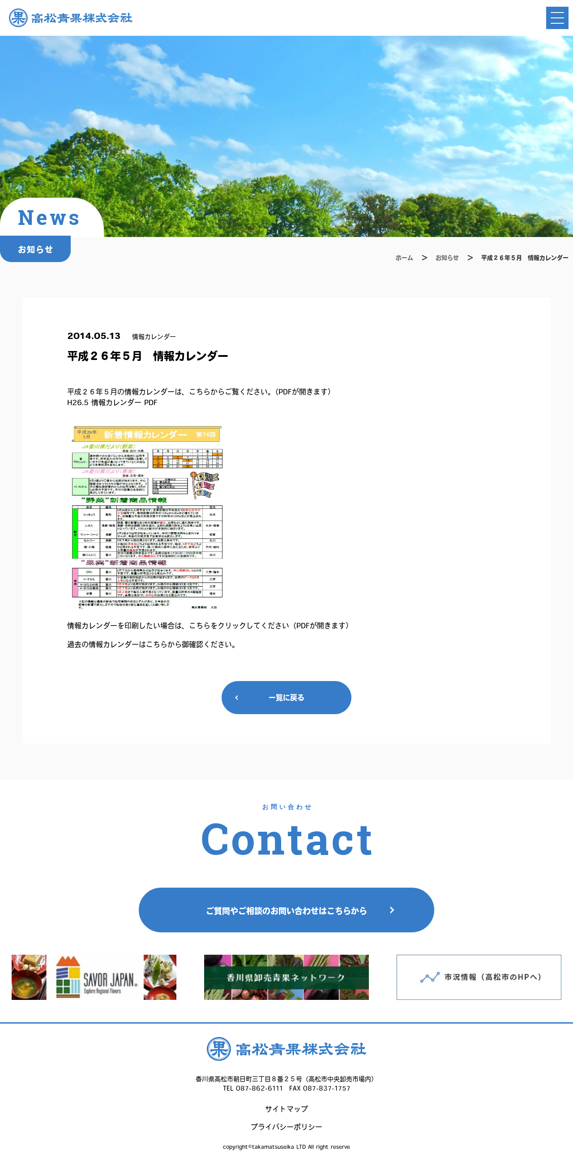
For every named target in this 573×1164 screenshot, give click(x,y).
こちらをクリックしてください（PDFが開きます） (271, 625)
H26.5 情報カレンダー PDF (112, 402)
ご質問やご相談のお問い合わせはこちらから (286, 911)
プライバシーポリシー (286, 1126)
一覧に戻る (286, 697)
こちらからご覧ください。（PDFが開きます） (262, 391)
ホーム (404, 258)
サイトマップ (286, 1109)
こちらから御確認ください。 (192, 644)
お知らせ (447, 258)
